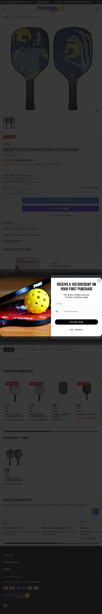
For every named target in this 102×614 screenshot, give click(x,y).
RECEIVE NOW (76, 322)
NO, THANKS (76, 330)
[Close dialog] (99, 280)
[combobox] (59, 311)
